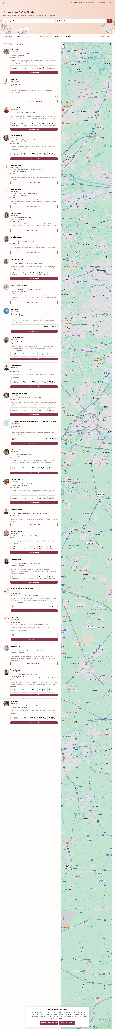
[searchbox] (29, 21)
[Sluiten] (86, 1009)
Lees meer (17, 63)
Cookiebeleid (62, 1018)
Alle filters (9, 36)
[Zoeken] (109, 21)
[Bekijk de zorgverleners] (34, 97)
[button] (91, 627)
